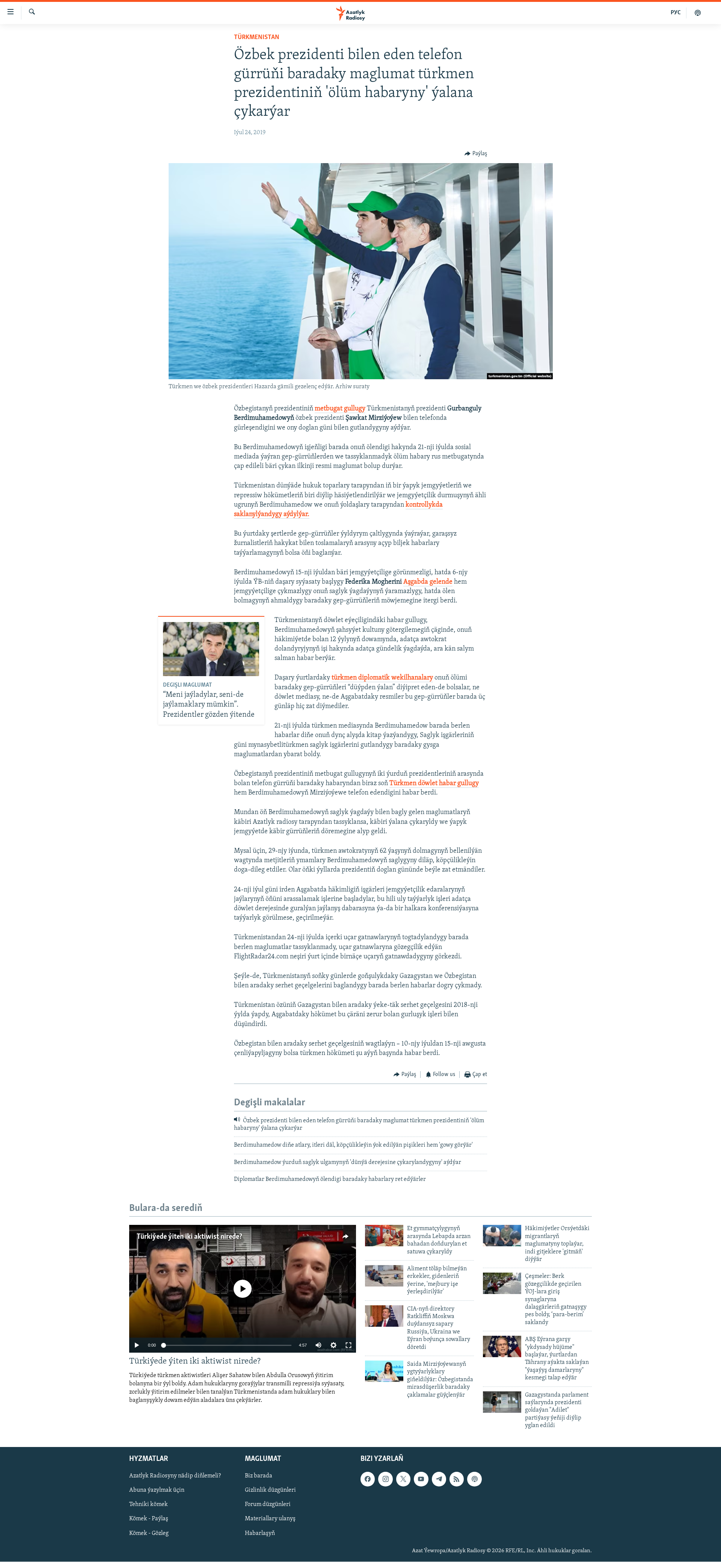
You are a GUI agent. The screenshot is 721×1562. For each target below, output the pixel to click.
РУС (676, 13)
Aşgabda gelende (428, 582)
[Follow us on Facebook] (367, 1479)
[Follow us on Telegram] (439, 1479)
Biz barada (258, 1476)
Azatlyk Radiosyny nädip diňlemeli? (175, 1476)
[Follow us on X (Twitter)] (403, 1479)
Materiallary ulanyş (270, 1519)
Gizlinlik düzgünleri (270, 1491)
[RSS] (456, 1479)
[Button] (476, 154)
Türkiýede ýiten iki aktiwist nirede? (189, 1237)
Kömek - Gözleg (149, 1533)
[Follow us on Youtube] (421, 1479)
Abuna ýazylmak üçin (156, 1491)
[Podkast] (697, 13)
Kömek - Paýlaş (148, 1519)
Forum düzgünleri (268, 1505)
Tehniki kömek (148, 1505)
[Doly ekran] (348, 1345)
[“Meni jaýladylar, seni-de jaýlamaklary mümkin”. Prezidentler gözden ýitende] (211, 649)
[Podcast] (474, 1479)
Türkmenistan (256, 37)
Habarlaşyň (260, 1533)
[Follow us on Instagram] (385, 1479)
